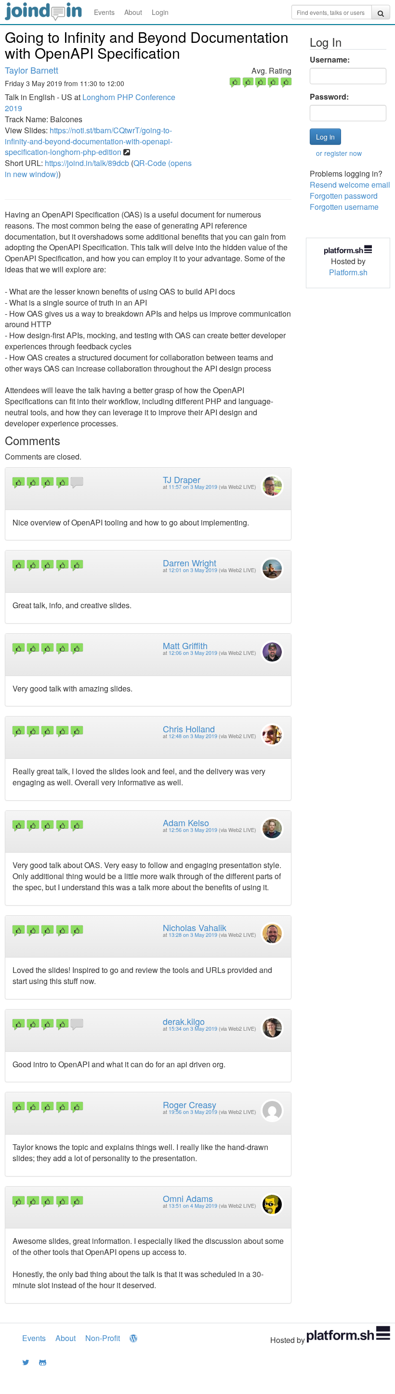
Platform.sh (348, 272)
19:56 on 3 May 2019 (193, 1111)
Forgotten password (344, 195)
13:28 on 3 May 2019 (193, 934)
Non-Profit (102, 1337)
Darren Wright (189, 562)
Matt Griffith (185, 645)
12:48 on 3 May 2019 (193, 736)
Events (104, 12)
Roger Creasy (189, 1104)
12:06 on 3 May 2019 (193, 652)
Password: (329, 96)
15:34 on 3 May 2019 (193, 1028)
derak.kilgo (184, 1021)
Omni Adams (188, 1198)
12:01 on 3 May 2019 (193, 570)
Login (160, 12)
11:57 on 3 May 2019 (193, 486)
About (133, 12)
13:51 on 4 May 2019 (193, 1205)
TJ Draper (181, 479)
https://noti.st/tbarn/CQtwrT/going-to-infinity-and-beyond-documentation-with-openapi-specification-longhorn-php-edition (88, 141)
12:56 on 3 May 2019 (193, 829)
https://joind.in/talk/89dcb (87, 162)
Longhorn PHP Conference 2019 (90, 102)
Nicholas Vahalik (194, 927)
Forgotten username (344, 206)
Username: (330, 59)
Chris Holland (189, 728)
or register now (339, 153)
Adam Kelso (186, 822)
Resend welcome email (350, 184)
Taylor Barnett (31, 70)
